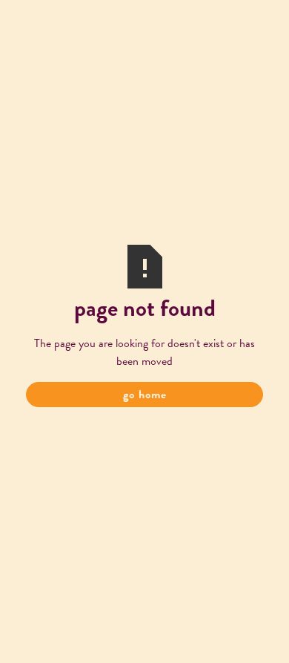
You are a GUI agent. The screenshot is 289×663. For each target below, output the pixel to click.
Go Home (145, 394)
